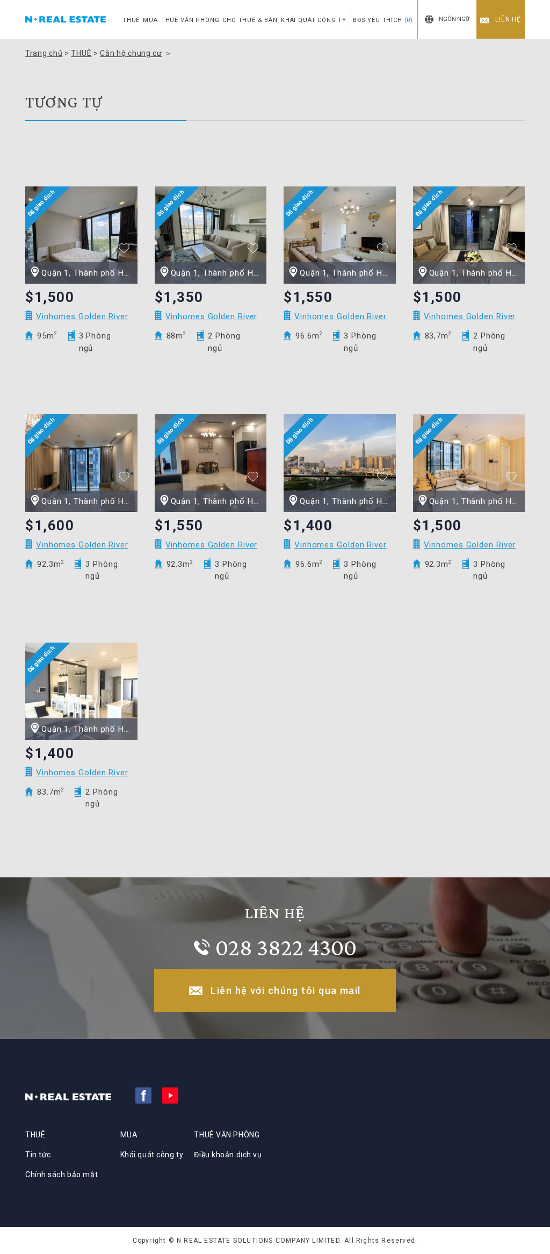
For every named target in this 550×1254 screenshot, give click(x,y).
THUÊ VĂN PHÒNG (190, 20)
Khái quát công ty (152, 1154)
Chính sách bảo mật (61, 1174)
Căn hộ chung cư (131, 53)
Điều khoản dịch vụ (228, 1154)
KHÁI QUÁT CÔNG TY (313, 20)
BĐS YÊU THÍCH (383, 20)
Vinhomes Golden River (82, 316)
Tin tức (38, 1154)
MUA (150, 20)
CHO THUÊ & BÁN (250, 20)
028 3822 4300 (286, 947)
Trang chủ (43, 53)
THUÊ (131, 20)
